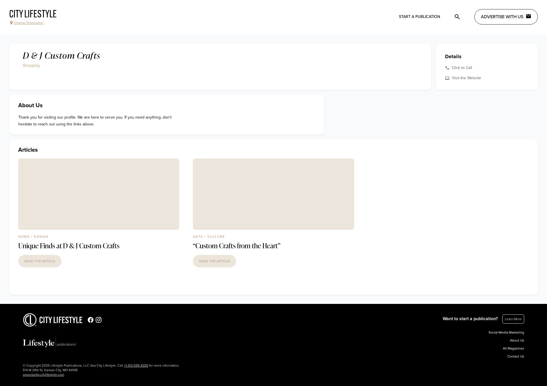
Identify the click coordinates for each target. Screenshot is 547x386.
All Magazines (513, 348)
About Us (517, 340)
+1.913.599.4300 (136, 365)
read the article (40, 261)
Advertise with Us (502, 17)
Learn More (513, 319)
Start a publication (419, 16)
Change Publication (29, 23)
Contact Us (515, 356)
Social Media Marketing (506, 332)
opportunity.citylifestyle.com (43, 375)
